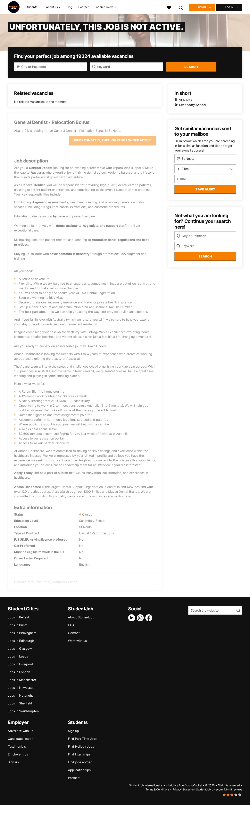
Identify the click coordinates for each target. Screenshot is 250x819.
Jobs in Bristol (18, 625)
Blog (69, 7)
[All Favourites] (169, 7)
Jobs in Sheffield (20, 703)
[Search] (181, 7)
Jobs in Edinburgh (21, 641)
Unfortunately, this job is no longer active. (112, 140)
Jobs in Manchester (22, 680)
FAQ (71, 625)
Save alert (205, 189)
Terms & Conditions (157, 789)
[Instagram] (141, 617)
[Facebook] (149, 617)
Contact (83, 7)
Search (191, 67)
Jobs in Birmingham (22, 633)
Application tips (79, 770)
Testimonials (17, 746)
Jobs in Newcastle (21, 688)
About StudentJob (81, 617)
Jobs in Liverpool (20, 664)
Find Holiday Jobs (81, 746)
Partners (74, 778)
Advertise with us (20, 731)
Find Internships (79, 754)
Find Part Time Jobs (82, 739)
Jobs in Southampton (23, 711)
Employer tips (18, 754)
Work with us (77, 641)
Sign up (13, 762)
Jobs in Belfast (18, 617)
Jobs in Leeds (18, 656)
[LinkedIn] (132, 617)
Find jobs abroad (80, 762)
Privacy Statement (184, 789)
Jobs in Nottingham (22, 695)
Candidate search (20, 739)
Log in (229, 7)
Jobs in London (19, 672)
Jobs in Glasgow (20, 648)
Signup (201, 7)
